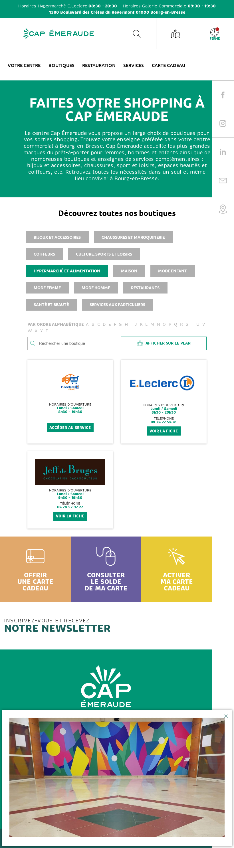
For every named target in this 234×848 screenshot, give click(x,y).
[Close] (226, 716)
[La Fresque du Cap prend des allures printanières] (116, 778)
